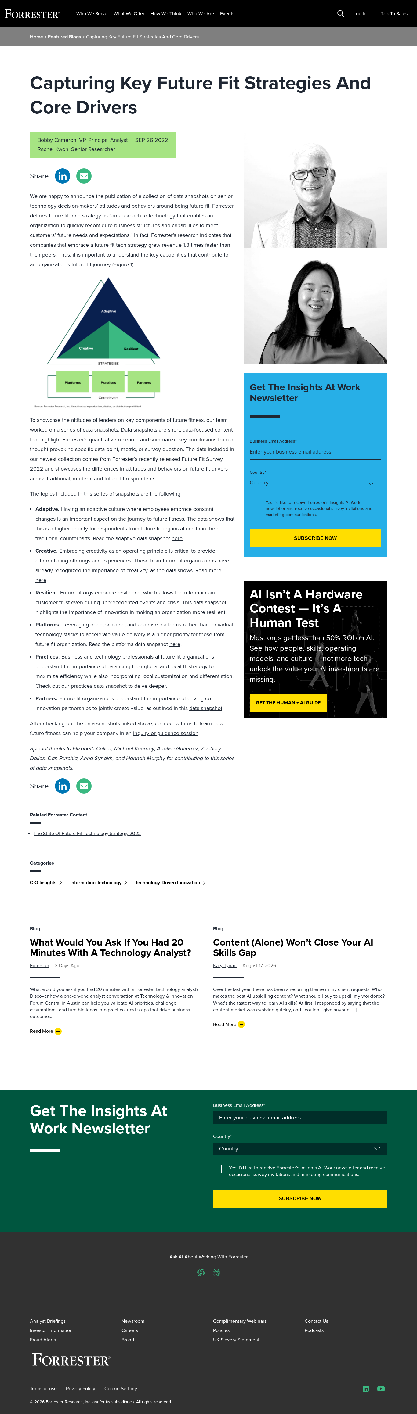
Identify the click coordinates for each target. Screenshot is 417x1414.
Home (36, 36)
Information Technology (95, 882)
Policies (221, 1330)
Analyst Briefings (48, 1321)
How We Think (165, 13)
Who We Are (200, 13)
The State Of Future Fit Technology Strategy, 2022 (87, 833)
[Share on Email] (84, 176)
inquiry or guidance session (165, 733)
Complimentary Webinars (240, 1321)
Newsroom (132, 1321)
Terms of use (43, 1388)
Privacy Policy (80, 1388)
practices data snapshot (99, 686)
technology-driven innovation (167, 882)
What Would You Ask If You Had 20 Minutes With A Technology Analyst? (110, 947)
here (177, 538)
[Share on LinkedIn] (62, 176)
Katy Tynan (225, 965)
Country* (258, 472)
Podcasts (314, 1330)
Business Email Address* (273, 441)
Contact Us (316, 1321)
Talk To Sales (394, 13)
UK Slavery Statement (236, 1339)
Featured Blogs (65, 36)
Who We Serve (91, 13)
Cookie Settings (121, 1388)
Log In (360, 13)
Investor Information (51, 1330)
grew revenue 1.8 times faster (183, 245)
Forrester (39, 965)
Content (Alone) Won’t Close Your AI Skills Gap (293, 947)
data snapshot (209, 602)
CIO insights (43, 882)
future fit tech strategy (75, 216)
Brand (127, 1339)
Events (227, 13)
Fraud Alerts (43, 1339)
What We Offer (129, 13)
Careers (129, 1330)
